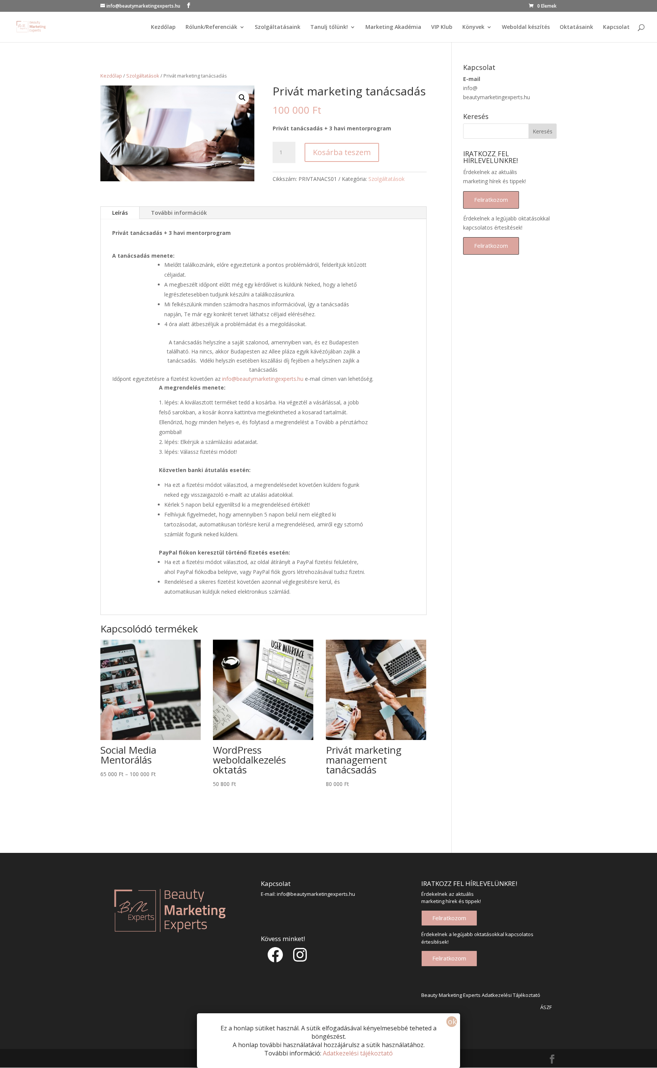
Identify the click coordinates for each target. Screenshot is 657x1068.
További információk (179, 212)
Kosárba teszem (342, 152)
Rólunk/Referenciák (211, 27)
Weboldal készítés (526, 27)
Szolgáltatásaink (277, 27)
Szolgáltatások (142, 75)
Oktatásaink (576, 27)
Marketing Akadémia (393, 27)
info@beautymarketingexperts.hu (262, 378)
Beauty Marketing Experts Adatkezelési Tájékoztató (480, 995)
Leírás (120, 212)
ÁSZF (546, 1007)
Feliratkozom (491, 199)
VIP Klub (441, 27)
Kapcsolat (616, 27)
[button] (242, 98)
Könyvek (473, 27)
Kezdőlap (163, 27)
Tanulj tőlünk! (329, 27)
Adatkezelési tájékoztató (358, 1053)
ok (452, 1021)
